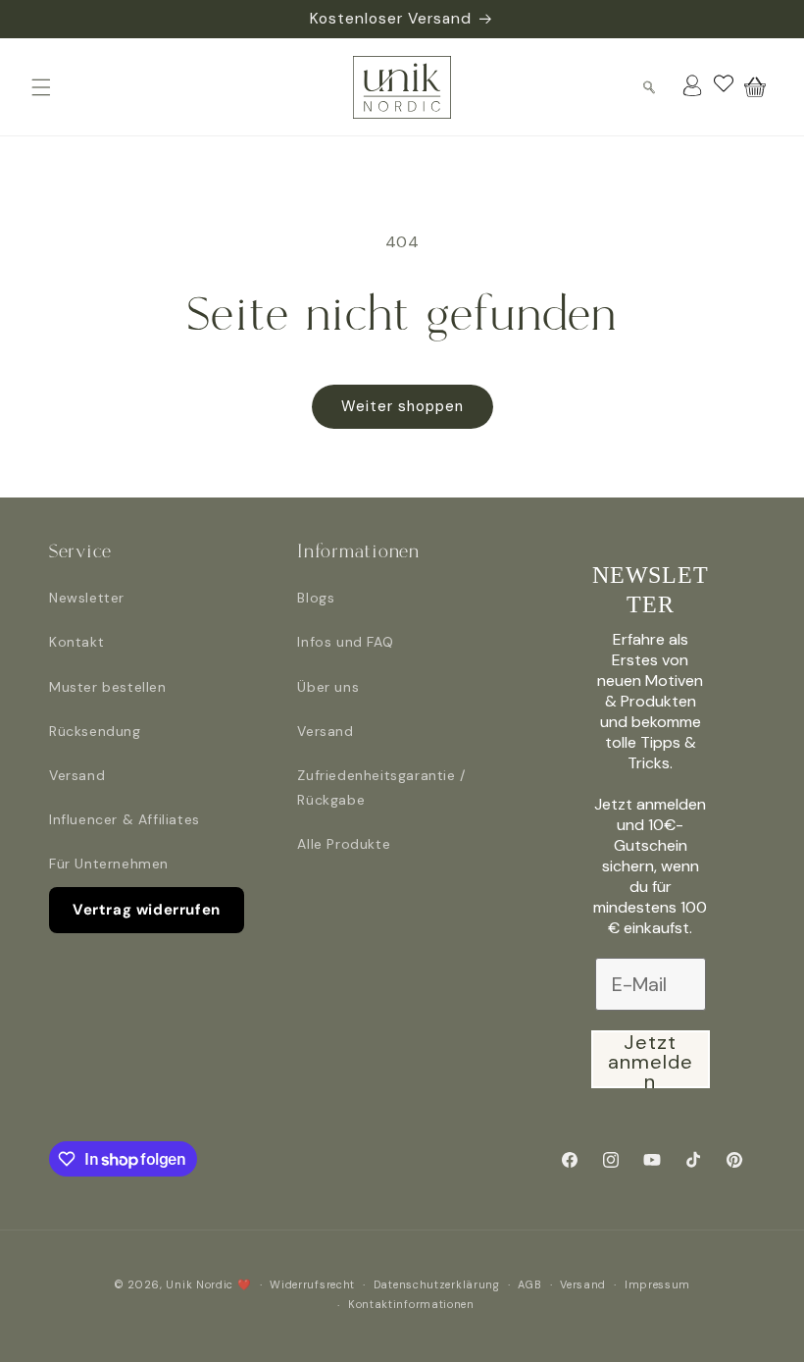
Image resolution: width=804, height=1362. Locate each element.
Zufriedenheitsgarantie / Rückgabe (381, 787)
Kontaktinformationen (411, 1304)
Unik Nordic (199, 1284)
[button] (41, 87)
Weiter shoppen (402, 406)
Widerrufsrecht (312, 1284)
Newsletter (87, 597)
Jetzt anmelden (650, 1059)
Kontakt (76, 642)
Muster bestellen (108, 687)
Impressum (657, 1284)
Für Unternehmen (109, 863)
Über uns (328, 687)
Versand (77, 775)
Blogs (315, 597)
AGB (529, 1284)
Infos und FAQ (345, 642)
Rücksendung (95, 731)
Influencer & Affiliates (124, 819)
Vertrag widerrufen (147, 909)
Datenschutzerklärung (437, 1284)
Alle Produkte (343, 844)
